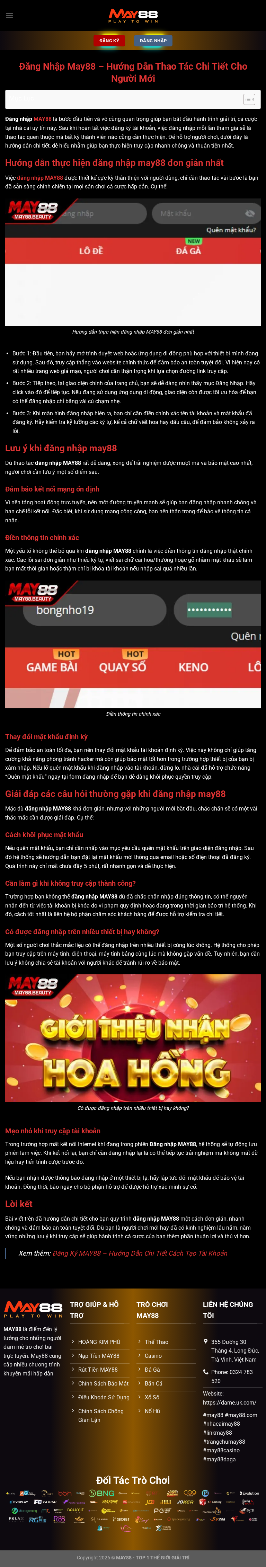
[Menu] (9, 15)
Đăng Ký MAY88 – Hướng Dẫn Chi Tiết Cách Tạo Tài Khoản (139, 1253)
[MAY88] (133, 15)
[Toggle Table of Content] (246, 99)
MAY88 (43, 119)
